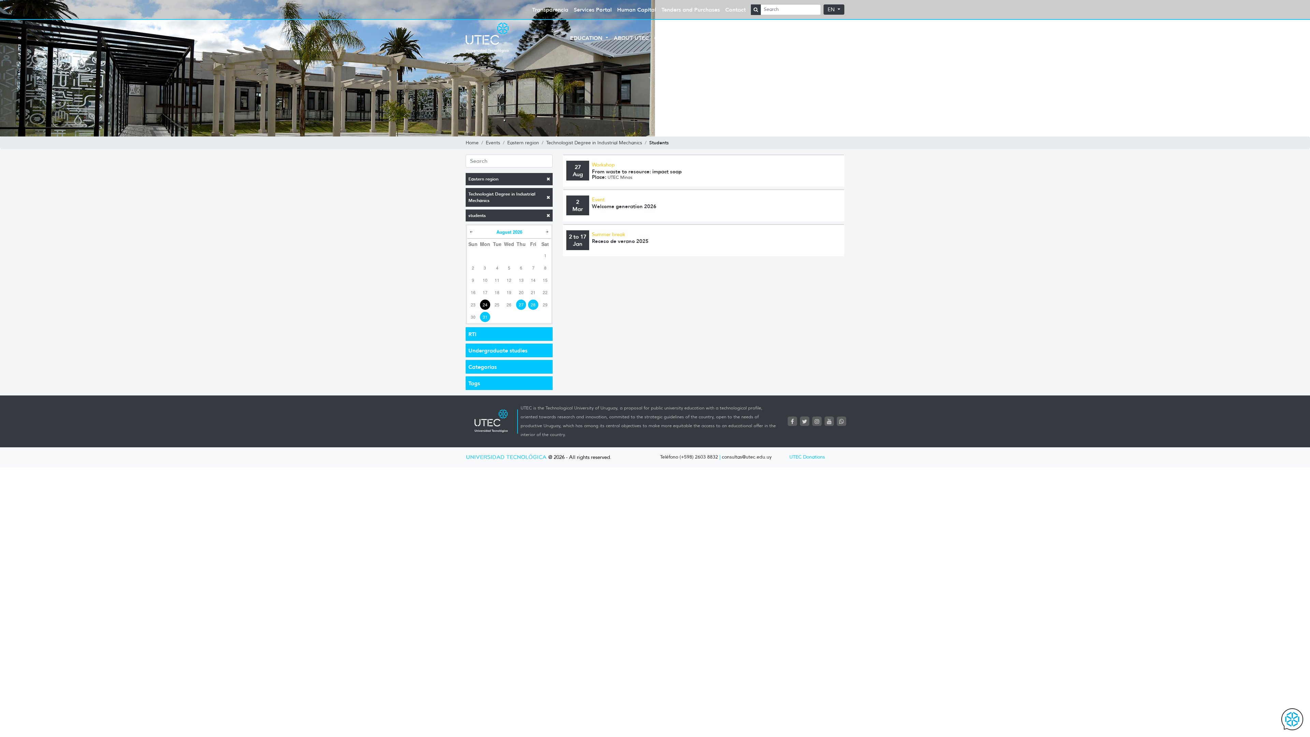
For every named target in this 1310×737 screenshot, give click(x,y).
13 (521, 280)
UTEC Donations (807, 457)
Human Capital (636, 9)
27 (521, 304)
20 (521, 292)
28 (533, 304)
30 (473, 317)
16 (473, 292)
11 (497, 280)
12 (509, 280)
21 (533, 292)
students (477, 215)
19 (509, 292)
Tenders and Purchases (690, 9)
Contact (735, 9)
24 (485, 304)
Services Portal (593, 9)
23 (473, 304)
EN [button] (832, 9)
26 (509, 304)
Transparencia (550, 9)
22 (545, 292)
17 (485, 292)
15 (545, 280)
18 (497, 292)
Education (587, 37)
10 (485, 280)
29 (545, 304)
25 (497, 304)
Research (773, 37)
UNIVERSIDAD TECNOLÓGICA (506, 457)
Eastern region (483, 179)
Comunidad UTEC (681, 37)
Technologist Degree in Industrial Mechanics (501, 197)
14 (533, 280)
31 (485, 317)
